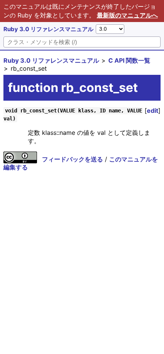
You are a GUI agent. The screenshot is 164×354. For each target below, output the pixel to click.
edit (152, 110)
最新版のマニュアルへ (127, 15)
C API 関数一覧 (129, 60)
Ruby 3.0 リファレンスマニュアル (48, 29)
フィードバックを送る (72, 159)
